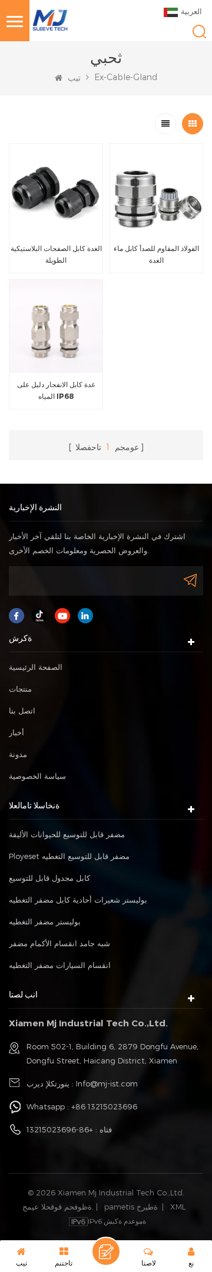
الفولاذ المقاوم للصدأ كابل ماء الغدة (156, 254)
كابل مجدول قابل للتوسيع (49, 878)
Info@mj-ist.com (107, 1083)
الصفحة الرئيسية (35, 667)
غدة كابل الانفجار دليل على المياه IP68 (56, 390)
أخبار (16, 732)
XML (178, 1206)
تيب (73, 77)
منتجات (20, 688)
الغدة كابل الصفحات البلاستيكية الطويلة (56, 254)
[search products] (199, 31)
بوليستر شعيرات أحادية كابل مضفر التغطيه (78, 899)
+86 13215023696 (104, 1106)
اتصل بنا (22, 710)
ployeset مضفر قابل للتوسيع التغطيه (69, 856)
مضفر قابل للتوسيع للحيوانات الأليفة (67, 834)
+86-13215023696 (59, 1129)
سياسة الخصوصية (37, 776)
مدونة (18, 754)
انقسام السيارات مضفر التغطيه (60, 965)
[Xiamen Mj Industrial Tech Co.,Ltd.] (50, 19)
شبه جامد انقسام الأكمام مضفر (59, 943)
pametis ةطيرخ (131, 1206)
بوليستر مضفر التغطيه (45, 921)
